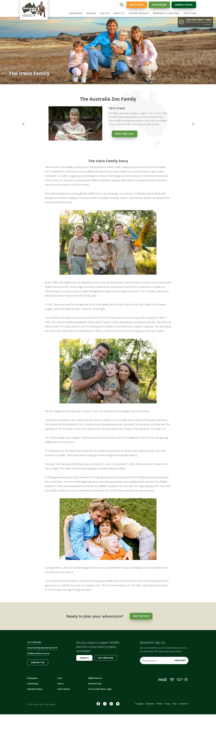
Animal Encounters (35, 691)
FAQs (60, 680)
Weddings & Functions (166, 13)
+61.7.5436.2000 (34, 644)
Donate (84, 659)
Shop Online (159, 5)
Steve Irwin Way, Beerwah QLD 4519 (42, 649)
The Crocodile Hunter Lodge (100, 691)
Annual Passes (183, 5)
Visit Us (104, 13)
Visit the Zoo (141, 618)
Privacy (167, 705)
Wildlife (91, 13)
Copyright (139, 705)
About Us (119, 13)
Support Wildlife (139, 13)
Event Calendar (64, 691)
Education (190, 13)
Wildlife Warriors (95, 680)
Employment (32, 680)
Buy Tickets (137, 5)
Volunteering (32, 685)
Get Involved (105, 659)
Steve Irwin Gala (95, 685)
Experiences (76, 13)
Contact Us (38, 664)
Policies (159, 705)
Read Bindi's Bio (124, 137)
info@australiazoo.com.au (38, 655)
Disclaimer (149, 705)
